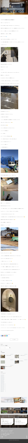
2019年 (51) (2, 390)
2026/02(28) (2, 381)
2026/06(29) (2, 377)
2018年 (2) (2, 391)
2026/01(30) (2, 382)
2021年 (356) (2, 388)
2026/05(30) (2, 378)
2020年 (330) (2, 389)
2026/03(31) (2, 380)
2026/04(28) (2, 379)
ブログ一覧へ (14, 339)
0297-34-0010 (6, 434)
